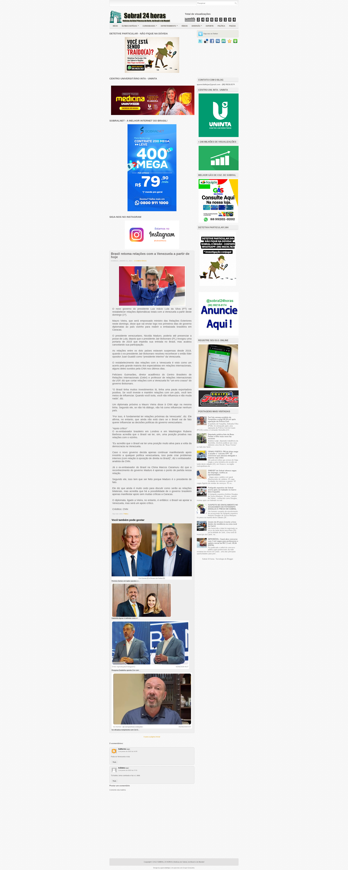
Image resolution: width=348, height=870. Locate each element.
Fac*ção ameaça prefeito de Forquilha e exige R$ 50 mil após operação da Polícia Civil (222, 419)
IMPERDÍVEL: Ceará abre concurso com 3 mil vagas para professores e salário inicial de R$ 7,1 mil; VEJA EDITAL (223, 542)
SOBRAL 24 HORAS (165, 862)
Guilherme (122, 749)
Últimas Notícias (130, 26)
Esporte (210, 26)
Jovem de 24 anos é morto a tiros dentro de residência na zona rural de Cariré (222, 524)
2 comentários (140, 261)
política (221, 26)
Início (115, 26)
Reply (114, 762)
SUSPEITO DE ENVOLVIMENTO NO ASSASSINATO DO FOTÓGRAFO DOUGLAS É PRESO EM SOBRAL (223, 507)
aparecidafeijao (165, 868)
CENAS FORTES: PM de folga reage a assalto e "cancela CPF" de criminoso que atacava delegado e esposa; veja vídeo (223, 455)
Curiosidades (150, 26)
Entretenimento (169, 26)
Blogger (230, 559)
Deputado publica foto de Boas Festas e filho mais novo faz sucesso (221, 436)
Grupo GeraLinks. (189, 868)
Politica (126, 514)
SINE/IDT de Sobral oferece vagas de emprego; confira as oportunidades (222, 473)
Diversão (197, 26)
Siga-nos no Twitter (210, 34)
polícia (232, 26)
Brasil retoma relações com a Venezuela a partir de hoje (150, 255)
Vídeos (184, 26)
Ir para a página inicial (152, 737)
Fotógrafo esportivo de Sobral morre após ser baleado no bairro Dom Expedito (222, 490)
